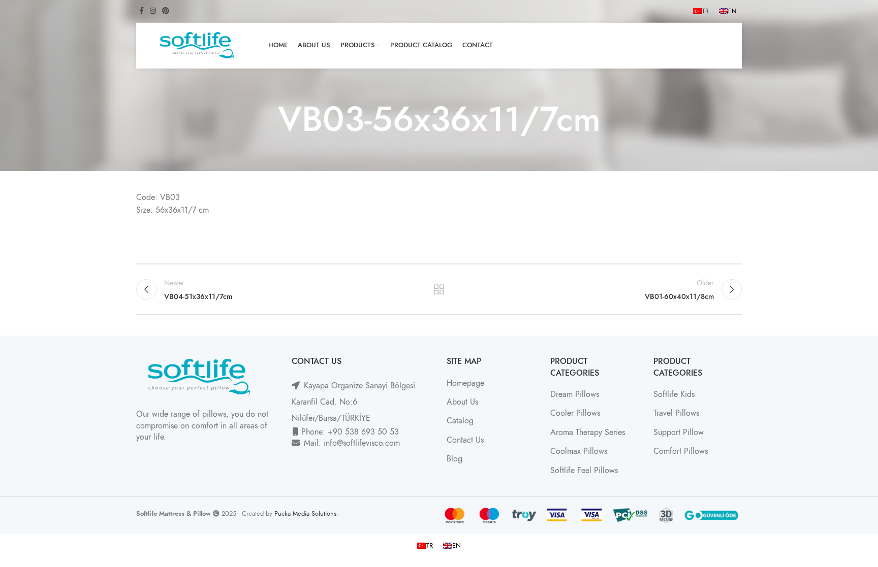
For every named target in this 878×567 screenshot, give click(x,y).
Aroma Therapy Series (587, 432)
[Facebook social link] (141, 11)
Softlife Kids (674, 394)
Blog (454, 458)
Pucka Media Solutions (305, 513)
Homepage (465, 383)
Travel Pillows (676, 413)
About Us (462, 402)
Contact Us (465, 440)
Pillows (588, 413)
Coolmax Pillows (578, 451)
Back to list (439, 289)
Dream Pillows (574, 394)
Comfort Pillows (680, 451)
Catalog (460, 420)
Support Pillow (678, 432)
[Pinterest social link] (165, 11)
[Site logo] (197, 45)
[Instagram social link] (153, 11)
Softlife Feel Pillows (584, 470)
